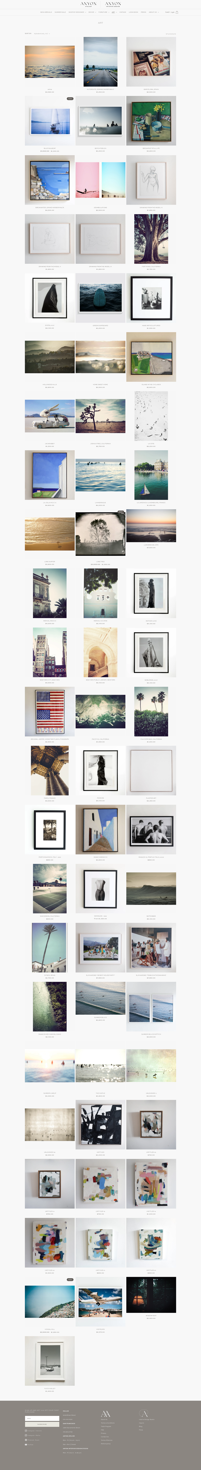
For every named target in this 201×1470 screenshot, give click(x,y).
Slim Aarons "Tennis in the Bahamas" (151, 975)
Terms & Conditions (108, 1423)
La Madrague (100, 502)
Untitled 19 (151, 1211)
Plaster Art (151, 798)
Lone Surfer (49, 561)
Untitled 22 (151, 1270)
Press (141, 1430)
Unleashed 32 (49, 1152)
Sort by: (28, 33)
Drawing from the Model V (50, 266)
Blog (140, 1426)
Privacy (103, 1433)
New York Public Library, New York (100, 680)
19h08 (50, 89)
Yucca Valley (49, 1388)
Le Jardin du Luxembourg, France (151, 502)
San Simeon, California (49, 916)
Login (172, 12)
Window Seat (151, 1315)
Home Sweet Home (100, 384)
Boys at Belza (100, 148)
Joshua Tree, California (100, 443)
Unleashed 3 (151, 1093)
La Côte (151, 443)
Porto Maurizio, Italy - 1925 (50, 857)
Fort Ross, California (151, 266)
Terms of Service (106, 1440)
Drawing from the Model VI (100, 266)
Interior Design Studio (146, 1419)
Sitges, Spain (49, 975)
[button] (77, 12)
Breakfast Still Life (151, 148)
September (151, 916)
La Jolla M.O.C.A (49, 502)
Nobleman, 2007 (151, 680)
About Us (104, 1419)
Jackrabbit (50, 443)
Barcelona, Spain (151, 89)
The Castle (100, 1093)
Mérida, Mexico (49, 621)
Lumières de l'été (151, 545)
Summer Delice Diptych (151, 1034)
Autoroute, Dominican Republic (100, 89)
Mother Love (151, 621)
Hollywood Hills (50, 384)
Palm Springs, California (151, 739)
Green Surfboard (100, 325)
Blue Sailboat (50, 148)
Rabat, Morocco (100, 857)
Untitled (100, 1152)
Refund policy (106, 1444)
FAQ (102, 1430)
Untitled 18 (100, 1211)
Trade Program (106, 1426)
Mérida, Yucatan (100, 621)
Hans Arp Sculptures (151, 325)
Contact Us (105, 1437)
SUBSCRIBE (42, 1424)
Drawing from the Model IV (151, 207)
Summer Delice (100, 1017)
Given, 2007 (49, 325)
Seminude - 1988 (100, 916)
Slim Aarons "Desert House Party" (100, 975)
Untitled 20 (50, 1270)
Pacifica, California (100, 739)
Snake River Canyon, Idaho (50, 1034)
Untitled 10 (50, 1211)
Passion (100, 798)
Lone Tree (100, 561)
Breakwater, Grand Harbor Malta (49, 207)
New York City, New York (50, 680)
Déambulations (100, 207)
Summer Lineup (50, 1093)
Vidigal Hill (50, 1329)
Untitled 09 (151, 1152)
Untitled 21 (100, 1270)
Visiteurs (100, 1329)
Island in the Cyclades (151, 384)
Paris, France (50, 798)
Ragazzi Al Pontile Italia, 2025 (151, 857)
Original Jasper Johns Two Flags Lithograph (50, 739)
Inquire (141, 1423)
